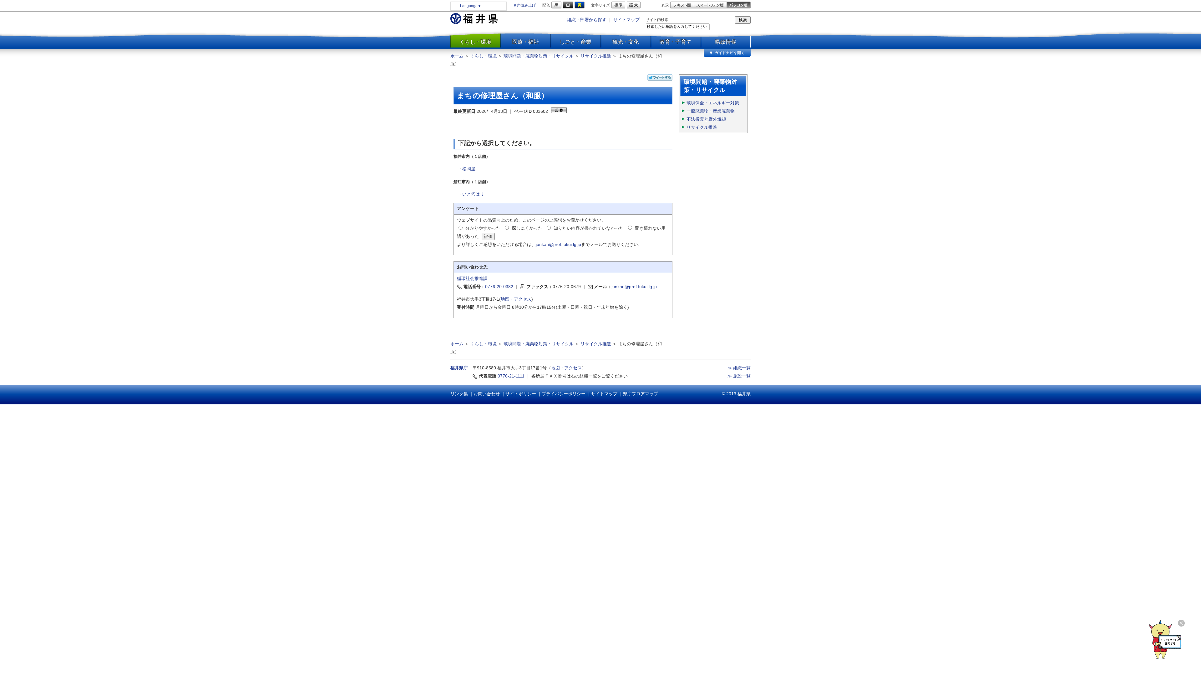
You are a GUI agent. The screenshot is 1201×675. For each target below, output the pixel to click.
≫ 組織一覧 (739, 367)
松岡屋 (468, 168)
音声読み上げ (524, 5)
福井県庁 (459, 367)
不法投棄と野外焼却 (706, 119)
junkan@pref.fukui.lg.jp (558, 244)
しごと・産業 (575, 42)
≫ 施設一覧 (739, 375)
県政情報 (725, 42)
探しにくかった (527, 228)
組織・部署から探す (586, 19)
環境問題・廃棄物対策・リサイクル (539, 55)
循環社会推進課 (472, 278)
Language (470, 6)
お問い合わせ (487, 393)
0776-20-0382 (499, 286)
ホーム (457, 55)
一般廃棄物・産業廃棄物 (711, 110)
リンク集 (459, 393)
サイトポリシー (520, 393)
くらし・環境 (475, 42)
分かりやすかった (482, 228)
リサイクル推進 (595, 55)
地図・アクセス (516, 299)
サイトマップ (626, 19)
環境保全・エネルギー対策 (713, 102)
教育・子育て (676, 42)
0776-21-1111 (511, 375)
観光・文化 (625, 42)
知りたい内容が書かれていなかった (589, 228)
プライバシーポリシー (563, 393)
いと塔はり (473, 194)
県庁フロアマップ (640, 393)
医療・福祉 (525, 42)
